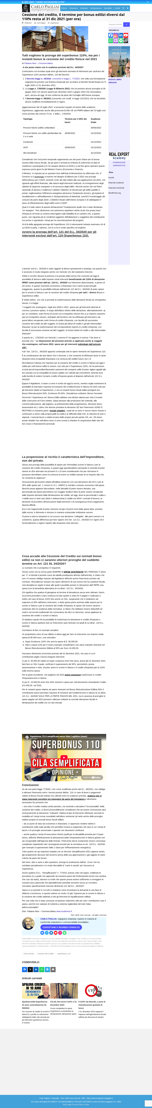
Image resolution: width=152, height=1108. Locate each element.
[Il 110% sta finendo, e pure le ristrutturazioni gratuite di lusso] (92, 991)
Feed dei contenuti (116, 183)
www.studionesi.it (64, 911)
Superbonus (54, 23)
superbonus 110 (64, 954)
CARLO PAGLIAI (48, 919)
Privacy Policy (77, 1105)
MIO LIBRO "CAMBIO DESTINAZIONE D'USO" (44, 2)
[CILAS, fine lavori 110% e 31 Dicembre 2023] (64, 991)
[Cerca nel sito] (126, 24)
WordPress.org (114, 193)
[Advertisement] (64, 252)
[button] (148, 2)
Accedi (111, 178)
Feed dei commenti (116, 188)
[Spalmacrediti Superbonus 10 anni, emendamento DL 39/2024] (36, 991)
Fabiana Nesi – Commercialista (38, 63)
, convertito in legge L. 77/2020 (53, 79)
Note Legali (67, 1105)
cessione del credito (45, 954)
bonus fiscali (29, 954)
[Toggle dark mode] (127, 8)
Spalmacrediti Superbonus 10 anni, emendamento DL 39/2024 (34, 1005)
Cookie (86, 1105)
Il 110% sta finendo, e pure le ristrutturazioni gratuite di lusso (91, 1005)
